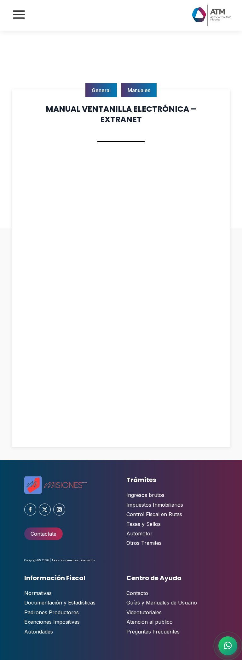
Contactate (43, 534)
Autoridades (38, 631)
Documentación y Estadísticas (59, 602)
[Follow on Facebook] (30, 510)
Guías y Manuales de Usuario (161, 602)
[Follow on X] (45, 510)
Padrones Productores (51, 612)
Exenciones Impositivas (52, 622)
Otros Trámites (144, 543)
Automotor (139, 533)
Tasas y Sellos (143, 524)
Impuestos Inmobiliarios (154, 505)
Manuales (139, 90)
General (101, 90)
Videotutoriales (144, 612)
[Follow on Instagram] (59, 510)
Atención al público (149, 622)
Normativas (38, 593)
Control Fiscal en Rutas (154, 514)
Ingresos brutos (145, 495)
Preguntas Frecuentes (153, 631)
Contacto (137, 593)
